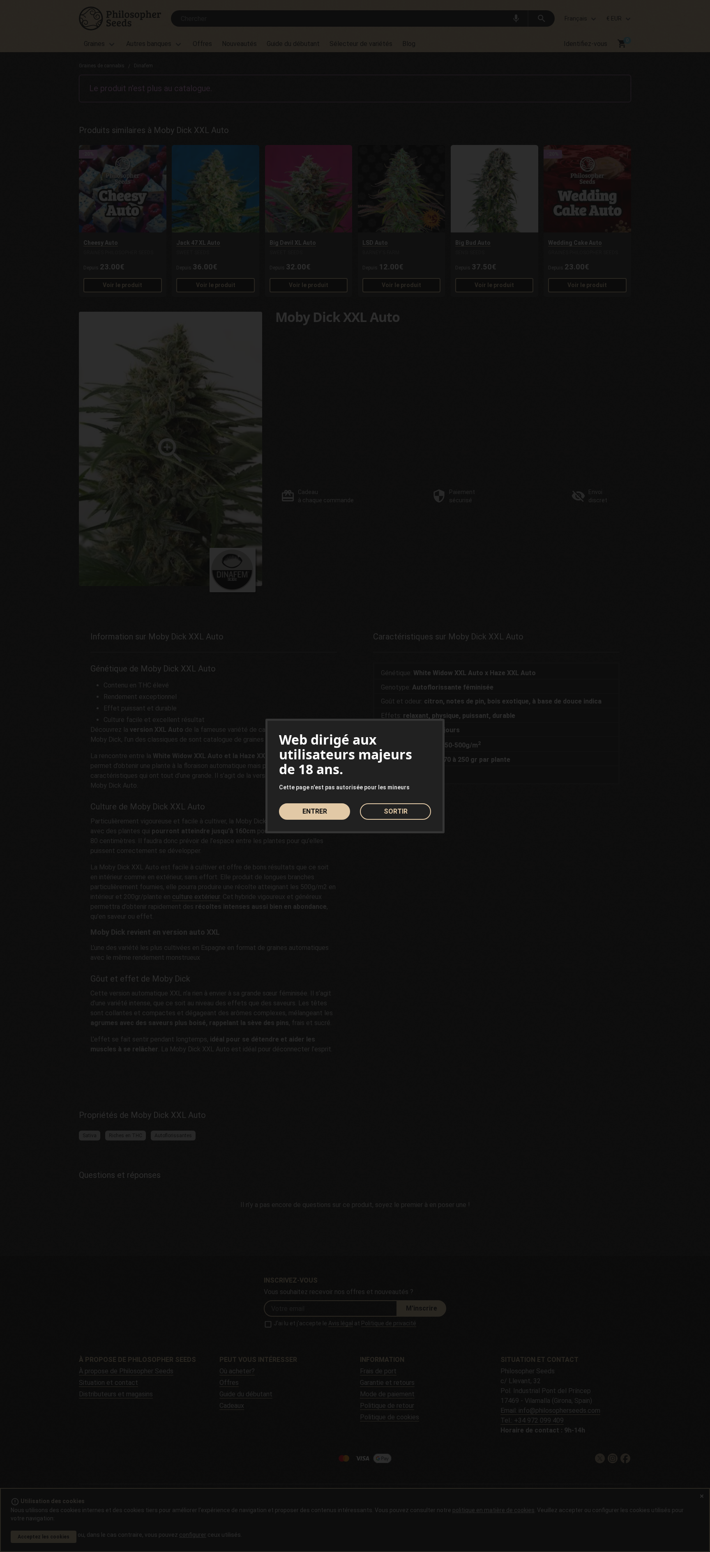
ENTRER (314, 811)
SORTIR (396, 811)
